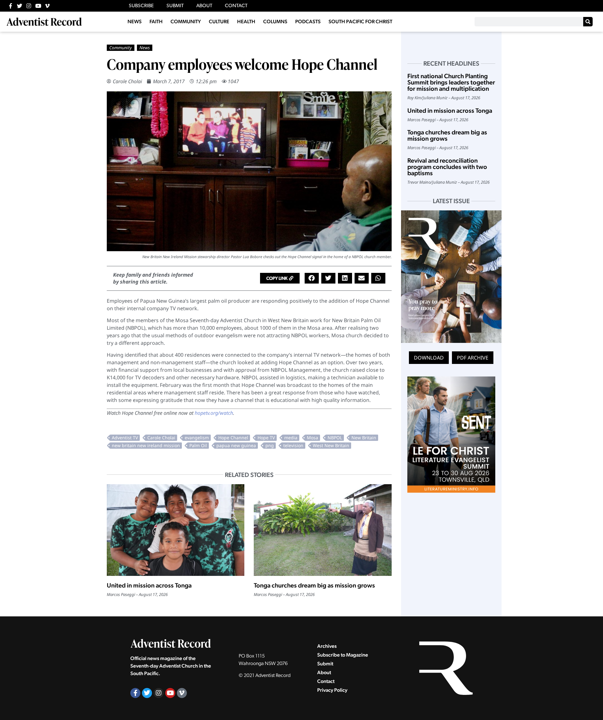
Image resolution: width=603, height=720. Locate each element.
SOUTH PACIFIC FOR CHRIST (360, 21)
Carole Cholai (127, 81)
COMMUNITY (186, 21)
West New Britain (331, 445)
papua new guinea (236, 445)
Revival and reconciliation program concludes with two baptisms (447, 167)
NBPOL (335, 438)
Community (120, 48)
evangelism (197, 438)
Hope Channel (233, 438)
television (293, 445)
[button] (280, 278)
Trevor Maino (419, 182)
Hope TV (266, 438)
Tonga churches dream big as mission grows (314, 585)
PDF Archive (472, 357)
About (324, 672)
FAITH (156, 21)
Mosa (312, 438)
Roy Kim (414, 97)
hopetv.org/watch (214, 412)
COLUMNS (275, 21)
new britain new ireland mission (146, 445)
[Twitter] (19, 6)
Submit (325, 664)
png (269, 445)
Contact (325, 681)
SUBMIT (175, 5)
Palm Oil (198, 445)
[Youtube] (38, 6)
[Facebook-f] (10, 6)
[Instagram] (28, 6)
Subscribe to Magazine (342, 655)
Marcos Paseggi (121, 594)
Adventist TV (125, 438)
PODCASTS (308, 21)
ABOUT (204, 5)
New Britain (363, 438)
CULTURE (219, 21)
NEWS (135, 21)
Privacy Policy (332, 690)
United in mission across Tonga (149, 585)
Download (429, 357)
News (144, 48)
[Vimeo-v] (47, 6)
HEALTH (246, 21)
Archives (327, 646)
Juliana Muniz (435, 97)
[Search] (588, 21)
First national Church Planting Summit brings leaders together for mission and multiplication (451, 82)
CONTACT (236, 5)
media (290, 438)
